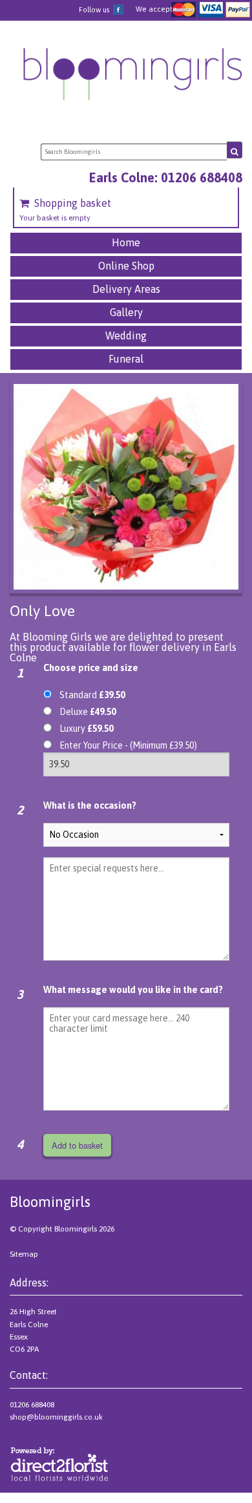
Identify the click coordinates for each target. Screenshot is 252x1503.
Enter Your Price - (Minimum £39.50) (128, 745)
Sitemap (24, 1254)
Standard (92, 695)
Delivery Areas (126, 289)
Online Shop (126, 266)
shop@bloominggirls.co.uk (56, 1417)
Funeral (126, 359)
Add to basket (77, 1145)
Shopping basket (72, 203)
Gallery (126, 312)
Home (126, 242)
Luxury (86, 728)
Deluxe (87, 712)
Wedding (126, 335)
